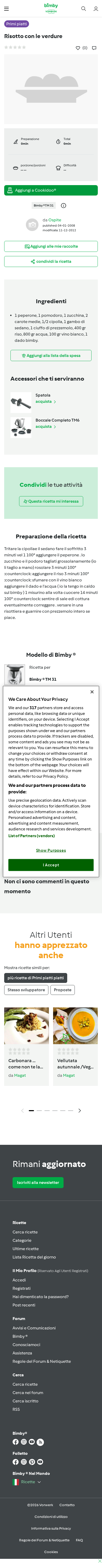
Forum (19, 1318)
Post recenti (24, 1305)
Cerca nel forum (28, 1392)
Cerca (18, 1374)
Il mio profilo (50, 1270)
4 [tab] (55, 1110)
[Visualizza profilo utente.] (32, 224)
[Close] (92, 691)
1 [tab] (31, 1110)
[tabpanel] (51, 1061)
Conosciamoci (26, 1344)
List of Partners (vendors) (31, 836)
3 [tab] (47, 1110)
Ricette (19, 1222)
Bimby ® (20, 1336)
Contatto (67, 1505)
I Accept (51, 864)
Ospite (54, 219)
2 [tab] (39, 1110)
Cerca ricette (25, 1232)
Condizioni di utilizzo (51, 1517)
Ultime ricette (26, 1248)
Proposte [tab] (62, 989)
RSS (16, 1409)
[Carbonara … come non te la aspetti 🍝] (26, 1025)
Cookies (51, 1552)
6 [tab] (70, 1110)
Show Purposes (51, 850)
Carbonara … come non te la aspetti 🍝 (24, 1064)
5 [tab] (62, 1110)
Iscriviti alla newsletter (38, 1182)
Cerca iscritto (25, 1400)
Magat (20, 1075)
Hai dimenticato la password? (41, 1296)
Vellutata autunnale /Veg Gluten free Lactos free (73, 1064)
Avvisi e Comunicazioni (34, 1327)
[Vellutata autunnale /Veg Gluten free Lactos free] (75, 1025)
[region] (51, 781)
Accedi (19, 1280)
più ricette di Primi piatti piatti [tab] (36, 977)
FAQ (79, 1540)
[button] (6, 8)
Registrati (22, 1288)
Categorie (22, 1240)
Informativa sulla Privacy (51, 1528)
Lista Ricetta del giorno (34, 1257)
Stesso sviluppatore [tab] (26, 989)
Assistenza (22, 1353)
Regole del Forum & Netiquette (42, 1361)
